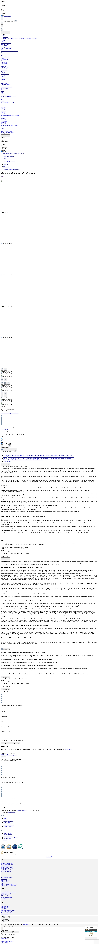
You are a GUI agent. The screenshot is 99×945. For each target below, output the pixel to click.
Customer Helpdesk (21, 810)
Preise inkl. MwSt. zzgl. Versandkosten (9, 413)
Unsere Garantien (7, 833)
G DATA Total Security (6, 869)
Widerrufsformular (7, 823)
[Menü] (2, 18)
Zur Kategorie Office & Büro (7, 102)
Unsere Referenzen (7, 834)
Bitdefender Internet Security (7, 864)
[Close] (1, 933)
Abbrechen (3, 757)
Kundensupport (7, 838)
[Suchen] (15, 21)
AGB (4, 818)
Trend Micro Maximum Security (8, 910)
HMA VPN (3, 898)
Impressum (5, 819)
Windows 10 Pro (4, 914)
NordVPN (3, 899)
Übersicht (3, 38)
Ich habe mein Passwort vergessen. (9, 755)
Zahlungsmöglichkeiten (8, 825)
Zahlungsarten (22, 38)
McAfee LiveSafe (5, 894)
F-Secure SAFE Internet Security (8, 892)
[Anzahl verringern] (2, 445)
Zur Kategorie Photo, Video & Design (9, 125)
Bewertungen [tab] (6, 461)
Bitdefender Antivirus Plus (7, 863)
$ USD (4, 13)
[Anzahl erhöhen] (9, 445)
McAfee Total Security (6, 895)
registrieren (5, 37)
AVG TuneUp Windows (6, 911)
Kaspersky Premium (5, 883)
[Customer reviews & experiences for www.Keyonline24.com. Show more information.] (91, 933)
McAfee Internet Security (6, 897)
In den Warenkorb (5, 447)
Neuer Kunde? (68, 749)
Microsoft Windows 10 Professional (11, 169)
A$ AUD (4, 11)
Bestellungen (28, 38)
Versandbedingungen (8, 826)
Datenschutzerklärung (8, 821)
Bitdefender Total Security (7, 866)
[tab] (37, 455)
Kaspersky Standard (5, 880)
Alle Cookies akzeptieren (6, 931)
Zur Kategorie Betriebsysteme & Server (10, 115)
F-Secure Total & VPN (6, 893)
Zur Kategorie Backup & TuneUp (8, 96)
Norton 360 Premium (5, 908)
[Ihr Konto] (2, 30)
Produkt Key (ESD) (7, 443)
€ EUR (4, 15)
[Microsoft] (49, 176)
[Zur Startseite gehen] (6, 16)
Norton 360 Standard (5, 906)
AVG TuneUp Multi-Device (7, 912)
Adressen (16, 38)
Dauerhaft (4, 441)
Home (4, 158)
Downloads (34, 38)
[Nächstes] (5, 369)
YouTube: (48, 857)
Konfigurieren (16, 931)
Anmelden (3, 35)
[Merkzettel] (1, 28)
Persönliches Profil (9, 38)
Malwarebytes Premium (6, 871)
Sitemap (5, 840)
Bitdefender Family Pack (6, 867)
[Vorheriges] (2, 369)
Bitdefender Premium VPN (7, 868)
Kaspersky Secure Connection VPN (9, 884)
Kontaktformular (12, 812)
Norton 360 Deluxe (5, 907)
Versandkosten (26, 924)
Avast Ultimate (4, 879)
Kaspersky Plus (4, 881)
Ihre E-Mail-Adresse (5, 752)
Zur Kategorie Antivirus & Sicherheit (9, 51)
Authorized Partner (7, 836)
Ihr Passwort (4, 753)
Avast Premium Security (6, 877)
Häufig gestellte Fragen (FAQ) (10, 837)
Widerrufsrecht (6, 822)
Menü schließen (6, 33)
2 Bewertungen (4, 429)
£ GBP (4, 12)
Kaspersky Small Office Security (8, 885)
